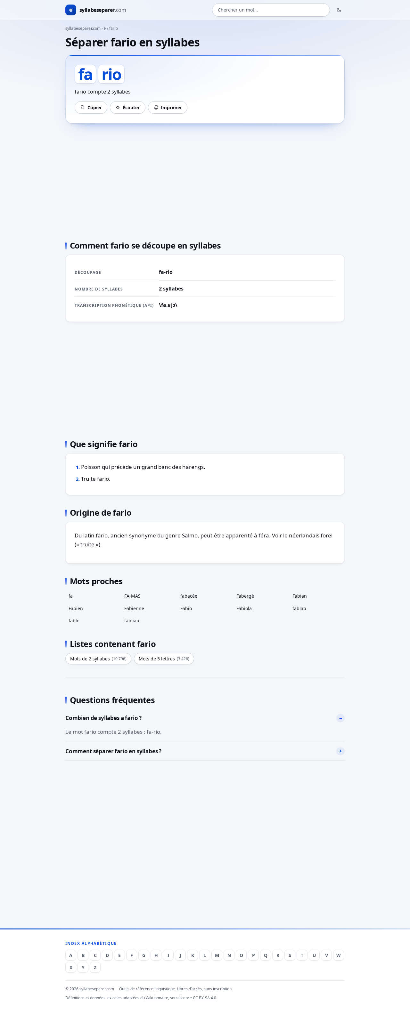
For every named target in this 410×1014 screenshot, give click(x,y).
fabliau (131, 620)
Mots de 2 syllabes (98, 659)
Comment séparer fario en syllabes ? (113, 751)
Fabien (76, 608)
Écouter (131, 107)
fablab (299, 608)
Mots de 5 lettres (164, 659)
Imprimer (171, 107)
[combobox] (271, 10)
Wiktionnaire (157, 998)
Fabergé (245, 596)
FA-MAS (132, 596)
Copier (94, 107)
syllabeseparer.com (83, 28)
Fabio (186, 608)
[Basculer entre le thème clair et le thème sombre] (339, 9)
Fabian (299, 596)
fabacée (188, 596)
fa (71, 596)
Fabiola (244, 608)
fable (74, 620)
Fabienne (134, 608)
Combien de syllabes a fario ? (103, 718)
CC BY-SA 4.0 (204, 998)
